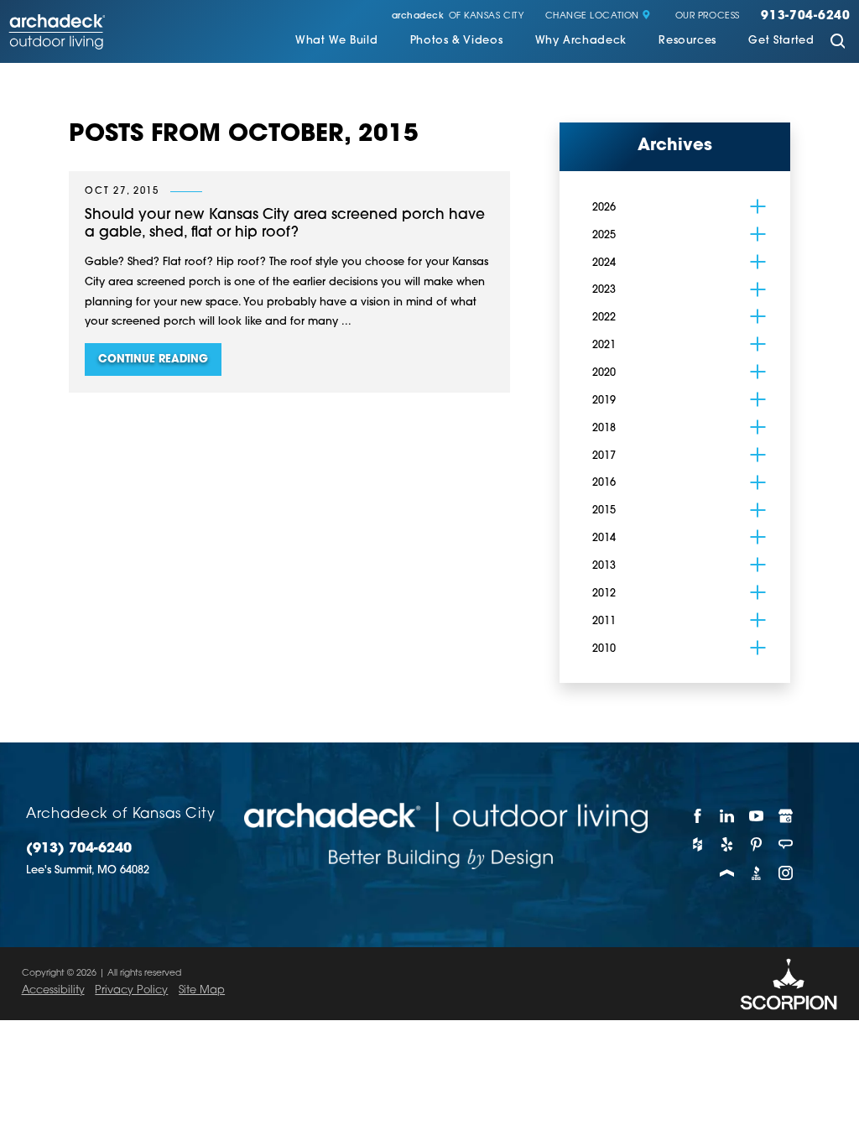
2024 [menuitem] (604, 263)
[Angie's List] (786, 845)
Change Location (592, 17)
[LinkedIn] (727, 816)
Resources (687, 41)
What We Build (336, 41)
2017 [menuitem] (604, 456)
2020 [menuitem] (604, 372)
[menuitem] (336, 42)
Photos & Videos (456, 41)
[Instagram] (786, 873)
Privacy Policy (131, 990)
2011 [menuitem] (604, 621)
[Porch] (727, 873)
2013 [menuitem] (604, 565)
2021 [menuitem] (604, 345)
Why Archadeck (581, 41)
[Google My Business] (786, 816)
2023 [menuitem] (604, 289)
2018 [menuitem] (604, 428)
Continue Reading (153, 359)
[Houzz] (697, 845)
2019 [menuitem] (604, 400)
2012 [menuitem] (604, 593)
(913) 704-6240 (79, 849)
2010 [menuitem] (604, 648)
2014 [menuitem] (604, 538)
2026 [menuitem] (604, 207)
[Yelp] (727, 845)
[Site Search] (838, 42)
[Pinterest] (756, 845)
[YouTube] (756, 816)
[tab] (758, 206)
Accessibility (53, 990)
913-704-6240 (806, 17)
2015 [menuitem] (604, 510)
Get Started (781, 41)
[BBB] (756, 873)
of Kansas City (458, 17)
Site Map (202, 990)
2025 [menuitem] (604, 235)
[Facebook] (697, 816)
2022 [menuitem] (604, 317)
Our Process (707, 17)
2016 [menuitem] (604, 482)
